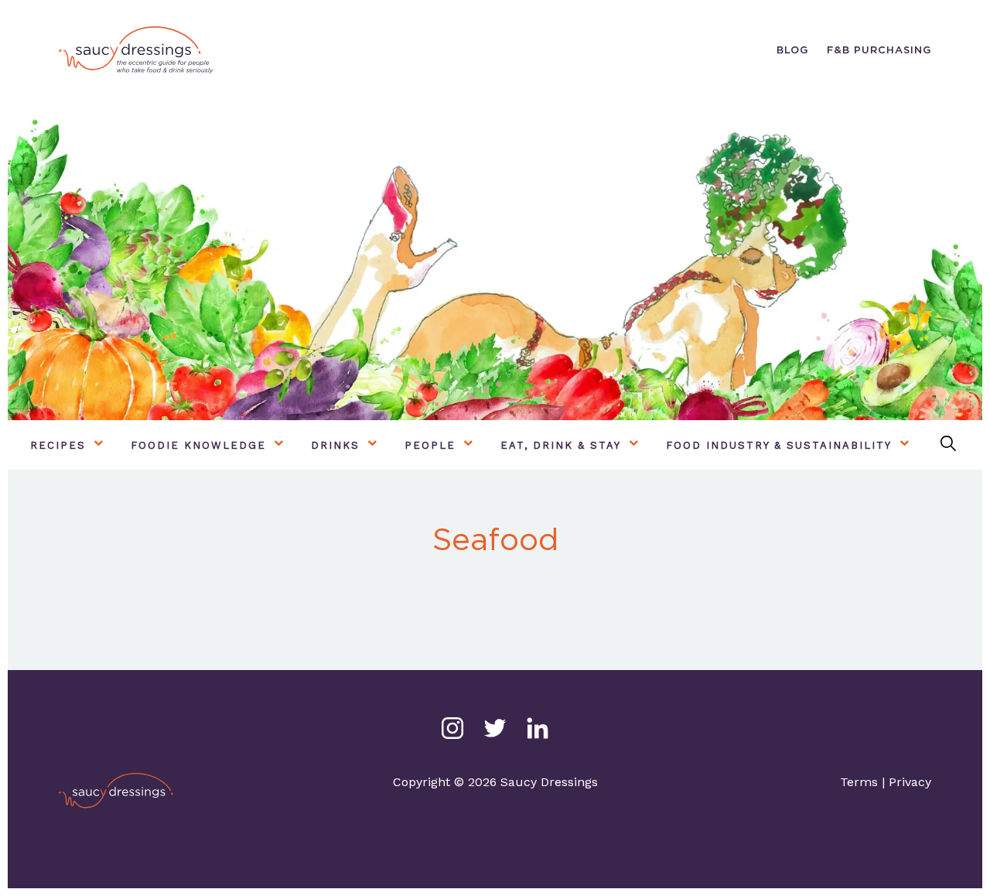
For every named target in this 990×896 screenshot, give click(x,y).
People (430, 445)
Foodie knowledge (198, 445)
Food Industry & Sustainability (779, 445)
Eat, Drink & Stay (560, 445)
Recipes (58, 445)
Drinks (335, 445)
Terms (859, 782)
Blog (792, 50)
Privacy (910, 782)
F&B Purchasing (879, 50)
